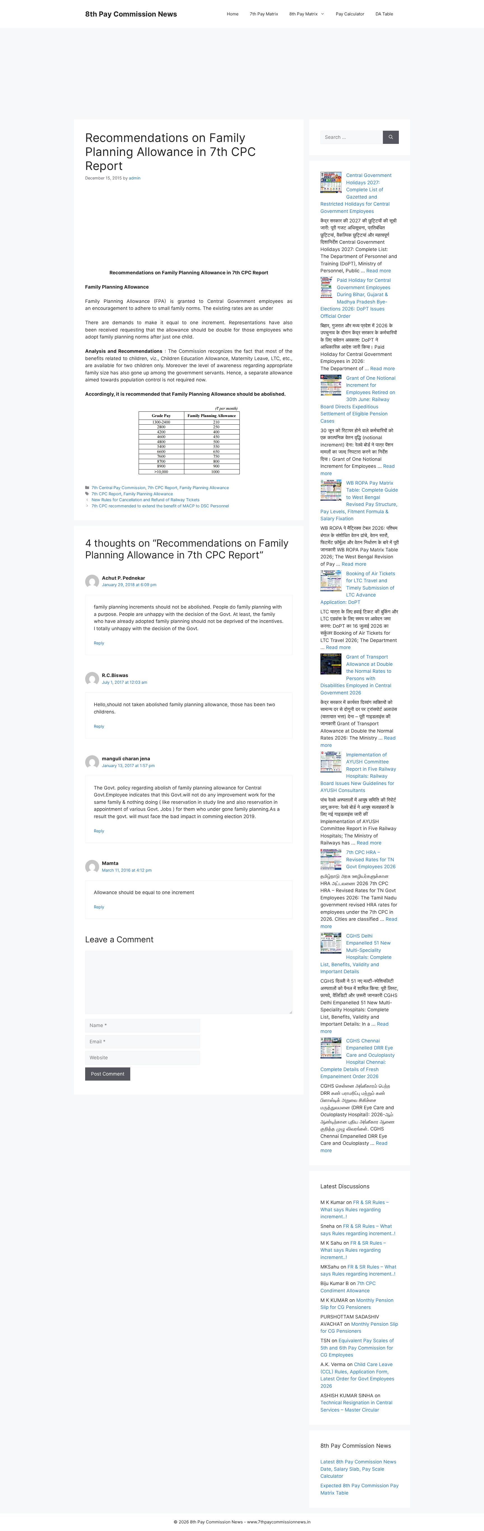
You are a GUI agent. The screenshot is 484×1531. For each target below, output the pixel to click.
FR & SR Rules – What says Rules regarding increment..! (354, 1209)
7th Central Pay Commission (118, 487)
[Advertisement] (242, 67)
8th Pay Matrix (303, 14)
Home (233, 14)
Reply (99, 643)
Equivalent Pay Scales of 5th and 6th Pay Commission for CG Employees (357, 1348)
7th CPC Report (162, 487)
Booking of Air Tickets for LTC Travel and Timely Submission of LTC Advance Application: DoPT (357, 588)
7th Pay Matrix (264, 14)
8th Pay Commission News (131, 14)
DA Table (384, 14)
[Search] (391, 137)
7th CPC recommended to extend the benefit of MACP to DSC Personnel (160, 505)
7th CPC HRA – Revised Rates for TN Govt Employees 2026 (371, 859)
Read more (378, 270)
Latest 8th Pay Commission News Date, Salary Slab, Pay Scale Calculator (358, 1469)
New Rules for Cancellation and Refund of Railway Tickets (146, 499)
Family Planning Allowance (204, 487)
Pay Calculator (350, 14)
